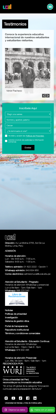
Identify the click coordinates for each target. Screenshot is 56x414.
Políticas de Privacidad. (35, 136)
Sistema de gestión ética (17, 321)
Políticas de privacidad (16, 313)
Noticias (9, 310)
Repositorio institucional (17, 329)
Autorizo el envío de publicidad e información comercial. (26, 141)
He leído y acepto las (26, 136)
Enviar (28, 147)
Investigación (11, 317)
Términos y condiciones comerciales (22, 333)
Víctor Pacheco (14, 91)
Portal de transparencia (16, 326)
